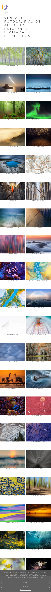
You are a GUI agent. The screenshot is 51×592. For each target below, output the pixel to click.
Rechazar (25, 586)
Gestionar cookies (25, 590)
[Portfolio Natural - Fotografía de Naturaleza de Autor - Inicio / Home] (20, 7)
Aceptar (25, 582)
